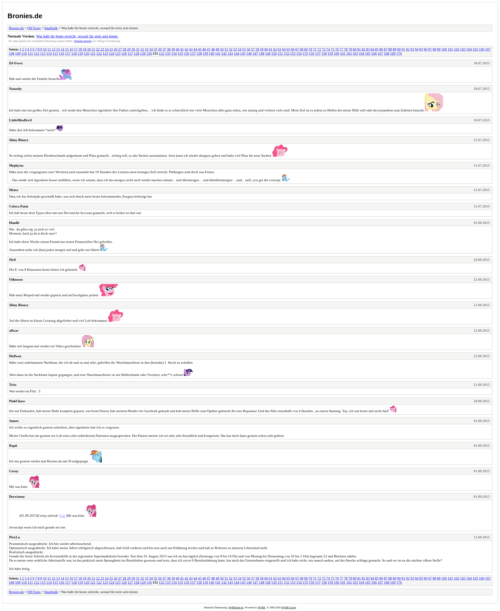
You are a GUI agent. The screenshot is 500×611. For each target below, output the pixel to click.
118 (74, 53)
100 (444, 49)
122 (99, 53)
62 (275, 49)
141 (218, 53)
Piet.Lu (14, 537)
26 (115, 49)
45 (200, 49)
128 (136, 53)
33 (146, 49)
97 (430, 49)
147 (255, 53)
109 (18, 53)
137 (193, 53)
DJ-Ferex (16, 63)
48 (213, 49)
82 (363, 49)
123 (105, 53)
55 (244, 49)
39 (173, 49)
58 (257, 49)
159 (330, 53)
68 (301, 49)
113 (43, 53)
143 (230, 53)
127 (130, 53)
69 (306, 49)
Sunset (13, 421)
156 (311, 53)
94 (416, 49)
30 (133, 49)
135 (180, 53)
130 (149, 53)
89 (394, 49)
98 (434, 49)
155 (305, 53)
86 (381, 49)
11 (49, 49)
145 (243, 53)
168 (386, 53)
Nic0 (12, 260)
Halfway (15, 356)
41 (182, 49)
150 (274, 53)
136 (186, 53)
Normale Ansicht (82, 41)
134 (174, 53)
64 (284, 49)
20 (89, 49)
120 (86, 53)
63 (279, 49)
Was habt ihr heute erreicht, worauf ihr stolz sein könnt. (77, 36)
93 (412, 49)
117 (68, 53)
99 (439, 49)
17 (76, 49)
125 (118, 53)
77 (341, 49)
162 (349, 53)
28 (124, 49)
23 (102, 49)
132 (161, 53)
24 (107, 49)
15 (67, 49)
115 (55, 53)
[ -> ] (63, 516)
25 (111, 49)
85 (377, 49)
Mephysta (16, 165)
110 (24, 53)
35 (155, 49)
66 (293, 49)
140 (211, 53)
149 (268, 53)
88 (390, 49)
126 (124, 53)
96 (425, 49)
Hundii (14, 223)
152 (286, 53)
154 (299, 53)
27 (120, 49)
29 (129, 49)
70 (310, 49)
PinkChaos (17, 401)
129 (143, 53)
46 (204, 49)
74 (328, 49)
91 (403, 49)
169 (393, 53)
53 (235, 49)
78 (346, 49)
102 (456, 49)
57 (253, 49)
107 (488, 49)
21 (93, 49)
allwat (13, 330)
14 (62, 49)
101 (450, 49)
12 (53, 49)
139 (205, 53)
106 (481, 49)
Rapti (13, 446)
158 (324, 53)
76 (337, 49)
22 (98, 49)
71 (315, 49)
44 (195, 49)
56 (248, 49)
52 (231, 49)
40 (177, 49)
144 (236, 53)
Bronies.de (25, 16)
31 (138, 49)
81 (359, 49)
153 (293, 53)
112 (36, 53)
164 (361, 53)
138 (199, 53)
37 (164, 49)
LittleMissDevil (20, 120)
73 (324, 49)
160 (336, 53)
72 (319, 49)
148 (261, 53)
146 (249, 53)
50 (222, 49)
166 (374, 53)
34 (151, 49)
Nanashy (15, 89)
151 (280, 53)
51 (226, 49)
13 (58, 49)
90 (399, 49)
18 (80, 49)
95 (421, 49)
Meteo (13, 190)
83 (368, 49)
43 (191, 49)
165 (368, 53)
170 (399, 53)
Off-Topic (34, 28)
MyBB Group (289, 607)
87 (386, 49)
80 (355, 49)
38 (169, 49)
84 (372, 49)
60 (266, 49)
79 (350, 49)
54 (239, 49)
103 (463, 49)
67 (297, 49)
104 (469, 49)
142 (224, 53)
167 (380, 53)
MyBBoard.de (235, 607)
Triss (12, 385)
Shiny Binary (19, 140)
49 (217, 49)
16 (71, 49)
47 (208, 49)
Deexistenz (17, 497)
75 (332, 49)
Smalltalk (51, 28)
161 (343, 53)
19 (84, 49)
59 (262, 49)
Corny (13, 471)
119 (80, 53)
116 (61, 53)
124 (111, 53)
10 (45, 49)
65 (288, 49)
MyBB (261, 607)
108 (11, 53)
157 (318, 53)
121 (93, 53)
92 (408, 49)
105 (475, 49)
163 (355, 53)
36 (160, 49)
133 (168, 53)
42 (186, 49)
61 (270, 49)
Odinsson (16, 279)
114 (49, 53)
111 (30, 53)
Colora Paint (18, 206)
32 (142, 49)
